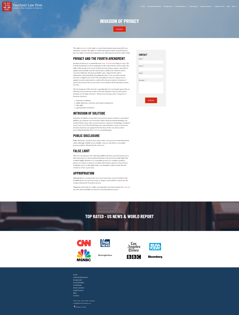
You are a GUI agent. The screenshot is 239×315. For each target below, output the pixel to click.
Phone (141, 66)
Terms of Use (76, 300)
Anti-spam (92, 300)
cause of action (106, 63)
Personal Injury (180, 6)
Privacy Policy (85, 300)
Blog (228, 6)
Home (143, 6)
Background (168, 6)
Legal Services (219, 6)
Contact (119, 29)
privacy (84, 48)
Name (141, 59)
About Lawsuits (205, 6)
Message (142, 80)
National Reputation (154, 6)
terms (125, 187)
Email (141, 73)
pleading (122, 63)
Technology (193, 6)
